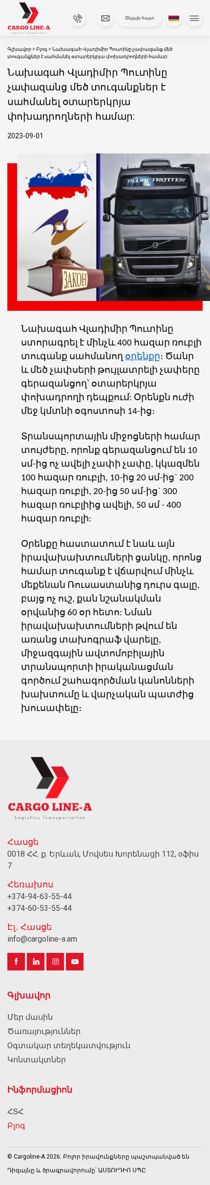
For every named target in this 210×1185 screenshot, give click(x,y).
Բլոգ (42, 49)
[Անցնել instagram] (55, 961)
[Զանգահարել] (75, 18)
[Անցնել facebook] (16, 961)
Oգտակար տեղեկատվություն (68, 1045)
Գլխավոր (19, 49)
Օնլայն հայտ (139, 18)
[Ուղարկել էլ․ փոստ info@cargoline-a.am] (103, 18)
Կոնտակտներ (36, 1059)
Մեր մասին (30, 1017)
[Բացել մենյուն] (194, 18)
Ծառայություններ (44, 1031)
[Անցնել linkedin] (35, 961)
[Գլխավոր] (35, 18)
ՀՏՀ (15, 1111)
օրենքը (142, 357)
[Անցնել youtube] (75, 961)
